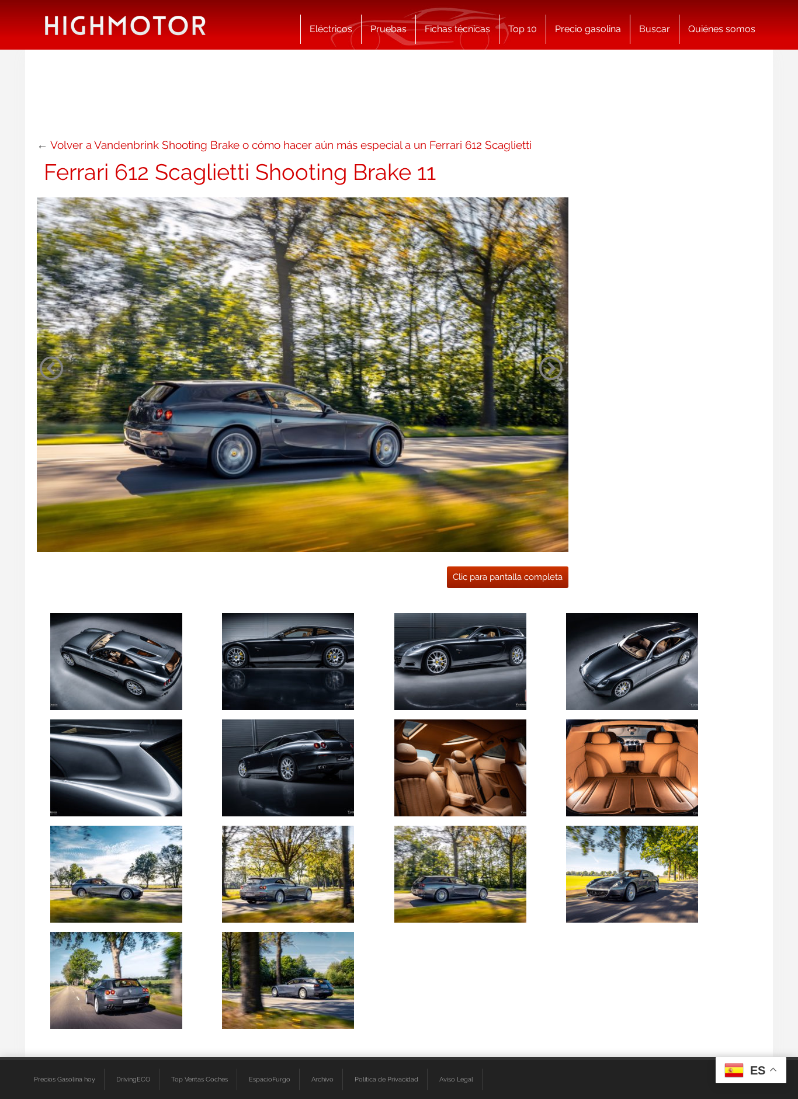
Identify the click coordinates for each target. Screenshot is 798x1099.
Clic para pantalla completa (508, 577)
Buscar (654, 28)
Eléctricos (331, 28)
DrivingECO (133, 1079)
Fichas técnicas (457, 28)
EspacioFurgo (269, 1079)
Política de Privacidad (386, 1079)
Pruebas (388, 28)
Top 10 (522, 28)
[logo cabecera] (125, 25)
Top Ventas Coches (199, 1079)
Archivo (322, 1079)
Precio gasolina (588, 28)
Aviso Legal (456, 1079)
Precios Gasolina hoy (64, 1079)
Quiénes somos (721, 28)
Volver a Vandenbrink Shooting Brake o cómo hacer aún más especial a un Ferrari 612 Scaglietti (291, 144)
